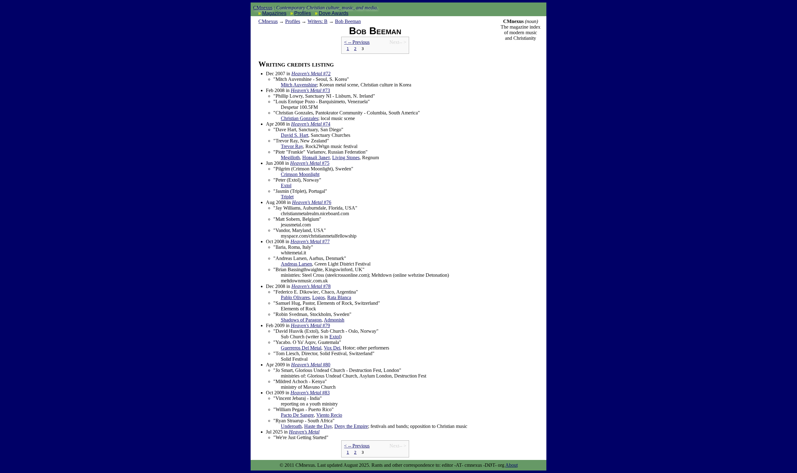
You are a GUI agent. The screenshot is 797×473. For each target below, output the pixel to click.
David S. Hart (294, 135)
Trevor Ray (292, 146)
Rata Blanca (339, 297)
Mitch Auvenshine (299, 84)
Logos (318, 297)
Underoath (291, 426)
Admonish (334, 319)
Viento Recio (329, 415)
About (511, 465)
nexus (268, 21)
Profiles (302, 13)
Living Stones (346, 157)
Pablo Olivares (295, 297)
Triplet (287, 196)
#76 (311, 202)
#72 (311, 73)
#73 (310, 90)
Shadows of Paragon (301, 319)
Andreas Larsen (296, 264)
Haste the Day (318, 426)
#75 (309, 163)
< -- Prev (357, 42)
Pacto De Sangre (297, 415)
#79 (310, 325)
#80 (310, 364)
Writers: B (318, 21)
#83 (310, 392)
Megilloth (290, 157)
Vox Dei (332, 347)
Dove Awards (333, 13)
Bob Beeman (348, 21)
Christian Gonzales (299, 118)
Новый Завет (316, 157)
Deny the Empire (351, 426)
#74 (310, 124)
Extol (286, 185)
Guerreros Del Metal (301, 347)
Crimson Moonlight (300, 174)
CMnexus (262, 7)
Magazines (274, 13)
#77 (310, 241)
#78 (311, 286)
